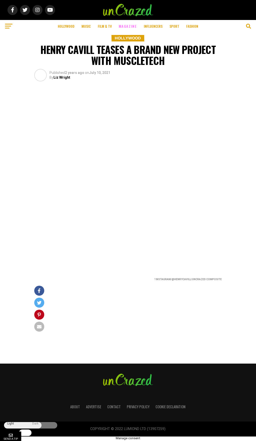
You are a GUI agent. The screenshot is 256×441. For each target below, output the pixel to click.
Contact (114, 406)
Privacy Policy (138, 406)
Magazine (128, 26)
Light (10, 423)
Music (86, 26)
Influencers (153, 26)
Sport (174, 26)
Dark (35, 423)
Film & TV (105, 26)
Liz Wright (62, 77)
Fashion (192, 26)
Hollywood (66, 26)
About (75, 406)
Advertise (93, 406)
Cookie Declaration (171, 406)
